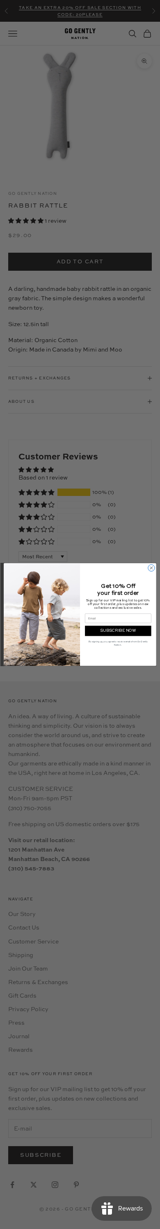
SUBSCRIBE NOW (118, 631)
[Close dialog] (151, 567)
